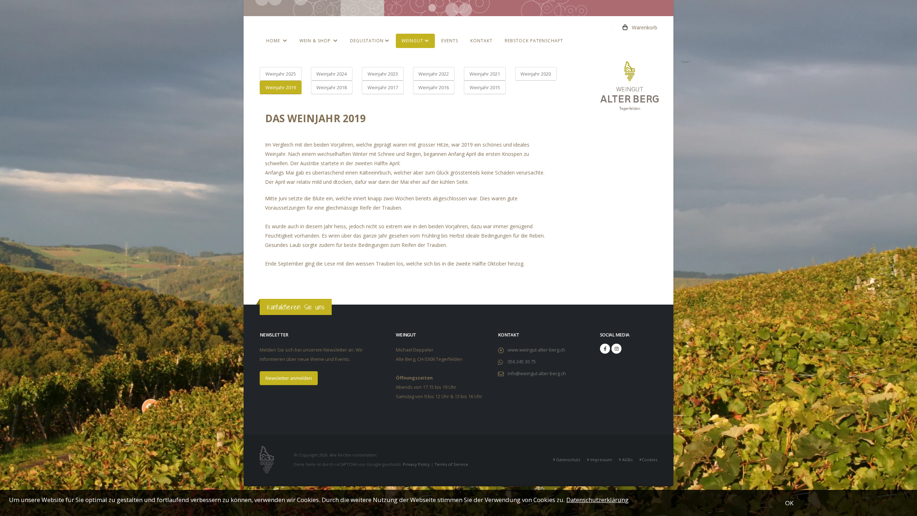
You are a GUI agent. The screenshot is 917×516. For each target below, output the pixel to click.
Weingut (413, 41)
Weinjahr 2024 (331, 74)
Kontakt (481, 41)
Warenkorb (642, 27)
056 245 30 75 (522, 362)
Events (449, 41)
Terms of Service (451, 464)
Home (274, 41)
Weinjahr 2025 (280, 74)
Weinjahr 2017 (383, 87)
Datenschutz (567, 459)
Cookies (649, 459)
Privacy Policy (416, 464)
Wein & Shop (316, 41)
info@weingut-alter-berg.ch (537, 374)
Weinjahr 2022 (433, 74)
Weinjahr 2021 (485, 74)
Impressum (600, 459)
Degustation (367, 41)
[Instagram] (616, 349)
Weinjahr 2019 (280, 87)
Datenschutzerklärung (597, 500)
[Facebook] (605, 349)
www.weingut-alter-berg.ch (536, 350)
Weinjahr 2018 (331, 87)
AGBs (627, 459)
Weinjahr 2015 (485, 87)
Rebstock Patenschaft (534, 41)
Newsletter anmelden (288, 378)
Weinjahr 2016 (433, 87)
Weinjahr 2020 (535, 74)
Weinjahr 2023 (383, 74)
